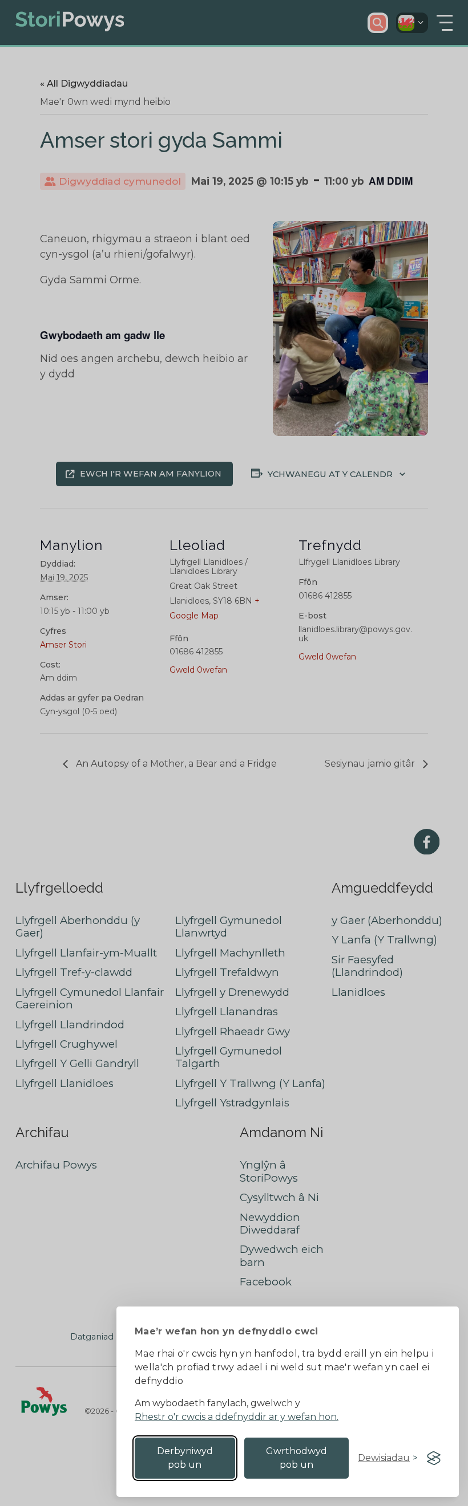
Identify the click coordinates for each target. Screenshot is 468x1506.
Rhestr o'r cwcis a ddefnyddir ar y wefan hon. (236, 1416)
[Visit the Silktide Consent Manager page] (434, 1458)
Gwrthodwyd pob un (296, 1458)
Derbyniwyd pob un (185, 1458)
